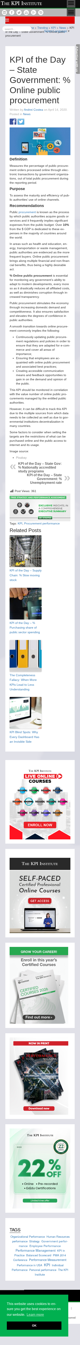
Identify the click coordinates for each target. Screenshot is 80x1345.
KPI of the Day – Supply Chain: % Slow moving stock (26, 575)
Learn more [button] (35, 1314)
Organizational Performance (27, 1237)
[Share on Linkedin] (28, 122)
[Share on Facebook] (13, 122)
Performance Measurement (47, 1259)
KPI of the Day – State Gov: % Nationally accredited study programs (40, 467)
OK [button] (34, 1325)
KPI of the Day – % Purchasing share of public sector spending (25, 627)
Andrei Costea (33, 109)
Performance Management (35, 1250)
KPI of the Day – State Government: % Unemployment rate (44, 478)
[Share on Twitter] (20, 122)
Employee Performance (45, 1246)
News (27, 114)
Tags (15, 1229)
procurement (27, 212)
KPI (20, 523)
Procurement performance (42, 523)
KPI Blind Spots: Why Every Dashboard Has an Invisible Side (24, 736)
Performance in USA (29, 1265)
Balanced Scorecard (38, 1255)
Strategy (34, 1241)
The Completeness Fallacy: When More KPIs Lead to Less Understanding (23, 682)
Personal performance (42, 1270)
